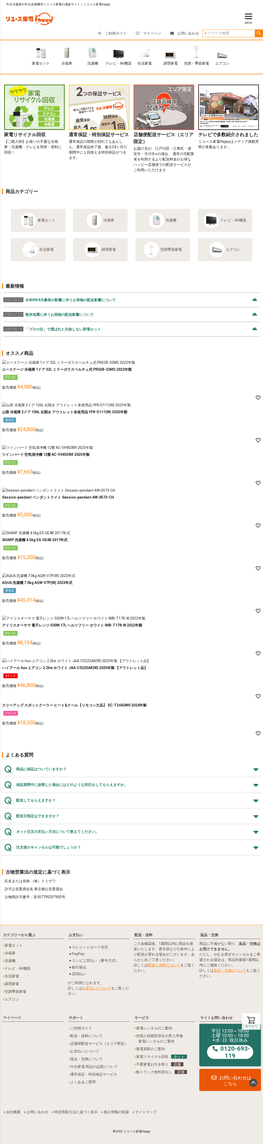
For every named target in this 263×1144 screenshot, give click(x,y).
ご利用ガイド (116, 33)
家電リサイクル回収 (160, 1057)
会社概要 (13, 1112)
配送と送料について (164, 965)
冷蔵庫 (66, 63)
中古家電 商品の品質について (94, 1067)
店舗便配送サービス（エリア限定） (99, 1043)
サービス (142, 1018)
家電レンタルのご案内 (154, 1028)
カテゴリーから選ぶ (19, 935)
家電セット (41, 63)
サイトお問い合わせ (216, 1018)
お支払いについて (96, 988)
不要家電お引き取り (158, 1064)
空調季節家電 (171, 249)
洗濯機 (92, 63)
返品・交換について (230, 970)
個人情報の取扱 (116, 1112)
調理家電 (170, 63)
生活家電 (144, 63)
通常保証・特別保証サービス (93, 1074)
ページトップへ (253, 1083)
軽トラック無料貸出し (160, 1072)
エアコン (222, 63)
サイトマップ (146, 1112)
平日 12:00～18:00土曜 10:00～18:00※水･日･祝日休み (230, 1043)
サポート (76, 1018)
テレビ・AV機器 (119, 63)
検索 (259, 33)
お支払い (76, 935)
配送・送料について (86, 1036)
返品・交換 (209, 935)
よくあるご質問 (83, 1082)
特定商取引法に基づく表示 (76, 1112)
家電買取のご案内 (150, 1049)
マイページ (152, 33)
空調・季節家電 (196, 63)
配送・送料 (144, 935)
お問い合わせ (188, 33)
